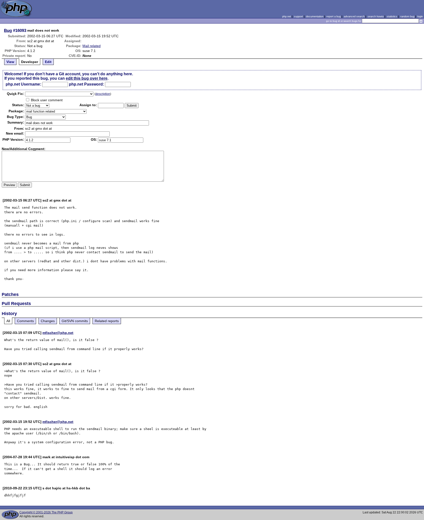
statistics (392, 16)
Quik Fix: (15, 94)
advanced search (354, 16)
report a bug (333, 16)
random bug (407, 16)
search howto (376, 16)
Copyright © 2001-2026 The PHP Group (46, 512)
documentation (314, 16)
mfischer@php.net (57, 333)
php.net (286, 16)
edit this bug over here (86, 78)
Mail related (91, 46)
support (298, 16)
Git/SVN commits (75, 321)
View (10, 62)
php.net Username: (23, 84)
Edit (48, 62)
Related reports (107, 321)
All (8, 321)
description (102, 94)
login (420, 16)
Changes (48, 321)
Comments (25, 321)
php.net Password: (86, 84)
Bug (8, 30)
